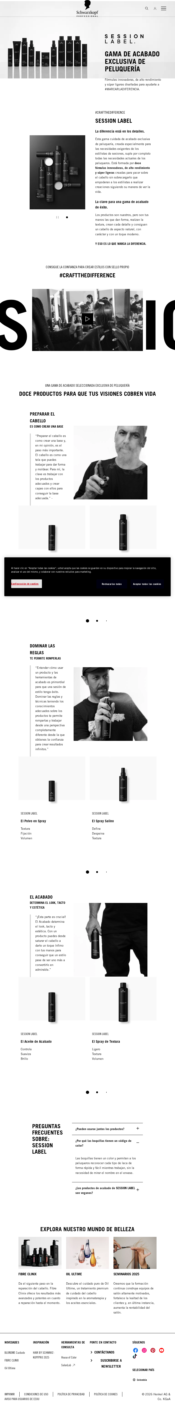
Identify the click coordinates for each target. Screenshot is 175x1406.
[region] (87, 576)
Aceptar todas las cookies (147, 583)
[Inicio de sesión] (155, 8)
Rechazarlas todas (112, 583)
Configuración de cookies (25, 583)
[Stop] (57, 217)
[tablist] (87, 621)
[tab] (67, 217)
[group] (57, 180)
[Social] (135, 1350)
